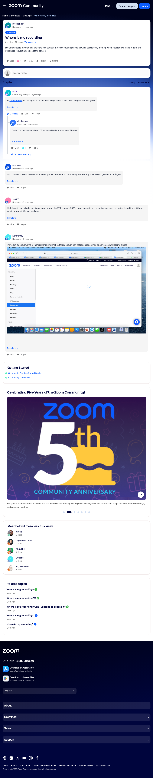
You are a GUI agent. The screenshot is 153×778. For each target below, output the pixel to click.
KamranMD (17, 235)
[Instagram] (31, 757)
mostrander (18, 23)
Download (10, 717)
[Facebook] (37, 757)
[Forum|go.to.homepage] (26, 6)
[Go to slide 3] (73, 512)
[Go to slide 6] (85, 512)
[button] (4, 6)
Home (5, 15)
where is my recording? (20, 624)
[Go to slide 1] (64, 512)
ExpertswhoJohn (24, 540)
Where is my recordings (20, 589)
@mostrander (16, 100)
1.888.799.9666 (24, 661)
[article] (76, 103)
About (8, 705)
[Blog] (5, 757)
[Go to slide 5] (82, 512)
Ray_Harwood (22, 566)
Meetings (27, 15)
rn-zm (15, 91)
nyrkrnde (16, 165)
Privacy (14, 765)
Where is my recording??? (21, 598)
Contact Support (127, 6)
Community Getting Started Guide (24, 373)
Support (9, 739)
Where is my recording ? (20, 615)
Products (15, 15)
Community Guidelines (19, 377)
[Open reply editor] (76, 73)
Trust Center (25, 765)
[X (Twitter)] (18, 757)
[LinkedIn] (11, 757)
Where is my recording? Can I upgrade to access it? (36, 606)
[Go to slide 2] (67, 512)
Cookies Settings (86, 765)
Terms (5, 765)
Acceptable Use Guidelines (44, 765)
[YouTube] (24, 757)
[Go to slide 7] (89, 512)
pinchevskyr (23, 121)
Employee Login (103, 765)
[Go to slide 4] (78, 512)
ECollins (19, 557)
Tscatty (15, 199)
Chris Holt (20, 549)
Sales (7, 728)
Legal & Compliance (67, 765)
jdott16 (19, 531)
